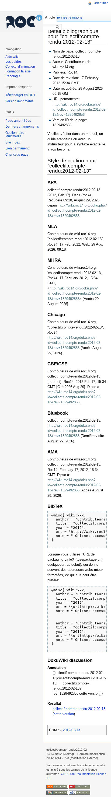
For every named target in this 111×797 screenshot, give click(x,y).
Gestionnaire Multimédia (14, 134)
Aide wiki (12, 57)
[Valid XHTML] (79, 792)
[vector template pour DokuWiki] (79, 786)
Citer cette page (17, 154)
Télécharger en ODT (20, 95)
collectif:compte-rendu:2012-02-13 (79, 709)
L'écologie (12, 76)
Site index (12, 142)
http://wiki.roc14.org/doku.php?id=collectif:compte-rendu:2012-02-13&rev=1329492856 (79, 109)
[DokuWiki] (57, 792)
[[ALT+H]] (21, 21)
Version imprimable (19, 101)
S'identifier (100, 3)
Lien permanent (17, 148)
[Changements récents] (57, 786)
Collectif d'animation (20, 66)
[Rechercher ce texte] (57, 27)
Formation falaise (18, 71)
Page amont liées (18, 121)
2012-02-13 (71, 730)
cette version (64, 714)
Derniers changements (22, 126)
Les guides (13, 62)
